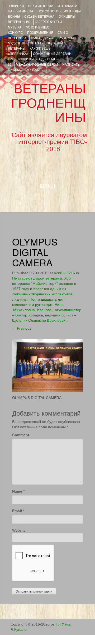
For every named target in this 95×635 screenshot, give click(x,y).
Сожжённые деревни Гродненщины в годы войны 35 (40, 59)
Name (17, 491)
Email (17, 511)
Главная (16, 6)
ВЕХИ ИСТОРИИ (40, 6)
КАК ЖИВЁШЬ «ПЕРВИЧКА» (29, 51)
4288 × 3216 (64, 273)
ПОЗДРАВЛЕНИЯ (40, 33)
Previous (21, 328)
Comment (20, 435)
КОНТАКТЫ (35, 70)
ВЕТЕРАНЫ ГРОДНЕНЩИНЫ (48, 103)
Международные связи (37, 64)
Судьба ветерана (39, 16)
